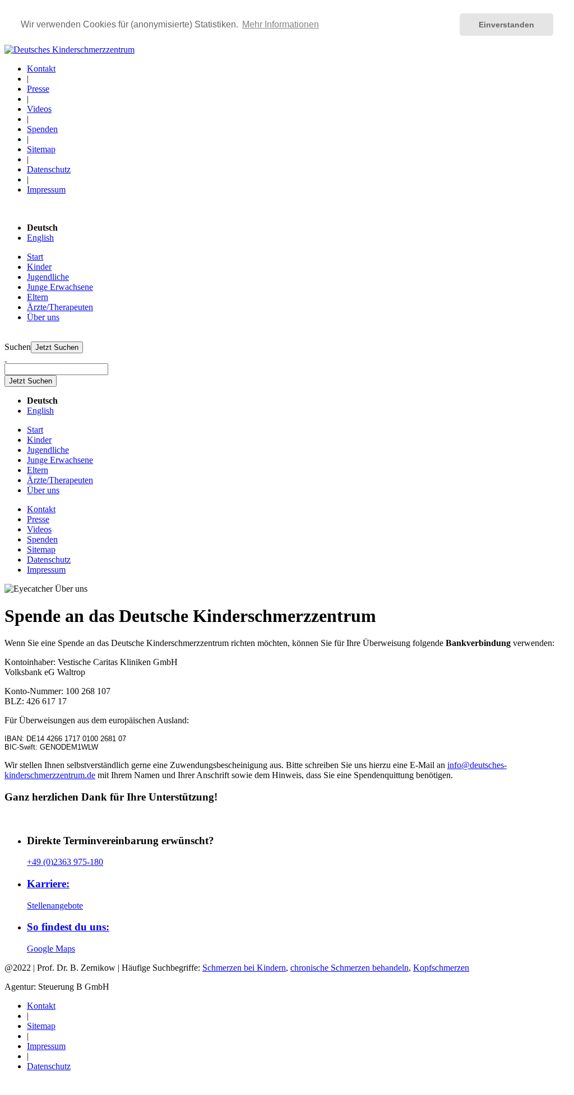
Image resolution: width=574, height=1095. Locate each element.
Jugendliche (48, 277)
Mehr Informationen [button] (280, 24)
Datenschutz (49, 169)
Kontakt (41, 68)
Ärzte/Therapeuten (60, 307)
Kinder (39, 267)
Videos (39, 109)
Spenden (42, 129)
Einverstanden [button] (506, 24)
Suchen (17, 347)
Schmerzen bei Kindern (244, 967)
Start (35, 256)
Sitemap (41, 149)
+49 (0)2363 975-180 (65, 862)
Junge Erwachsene (60, 287)
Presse (38, 88)
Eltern (37, 297)
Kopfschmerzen (441, 967)
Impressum (46, 189)
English (40, 237)
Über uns (43, 317)
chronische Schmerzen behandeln (349, 967)
